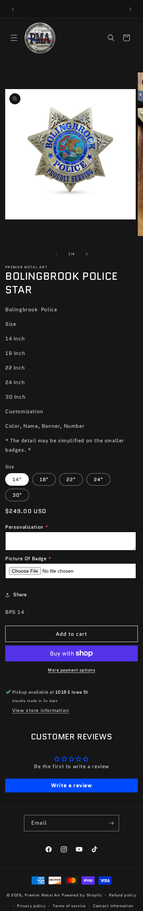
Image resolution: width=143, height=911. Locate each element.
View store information (40, 710)
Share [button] (20, 594)
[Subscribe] (111, 823)
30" (17, 495)
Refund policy (122, 895)
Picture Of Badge (26, 558)
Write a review (71, 785)
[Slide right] (86, 254)
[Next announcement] (130, 9)
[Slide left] (56, 254)
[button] (14, 37)
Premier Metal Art (42, 895)
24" (98, 479)
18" (44, 479)
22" (71, 479)
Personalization (24, 526)
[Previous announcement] (12, 9)
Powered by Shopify (82, 895)
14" (17, 479)
